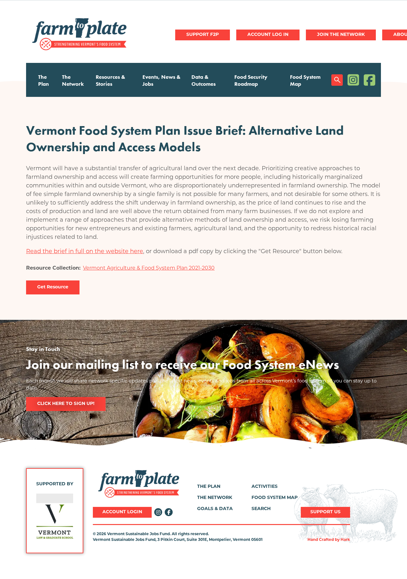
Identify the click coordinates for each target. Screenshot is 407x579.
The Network (73, 80)
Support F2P (202, 34)
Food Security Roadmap (250, 80)
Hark (345, 540)
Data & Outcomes (203, 80)
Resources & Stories (110, 80)
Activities (265, 486)
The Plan (43, 80)
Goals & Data (215, 509)
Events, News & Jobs (161, 80)
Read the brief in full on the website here (84, 252)
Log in (268, 35)
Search (337, 80)
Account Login (122, 512)
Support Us (325, 512)
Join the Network (341, 34)
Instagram (353, 79)
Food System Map (305, 80)
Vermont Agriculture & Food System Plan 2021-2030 (149, 268)
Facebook (369, 79)
